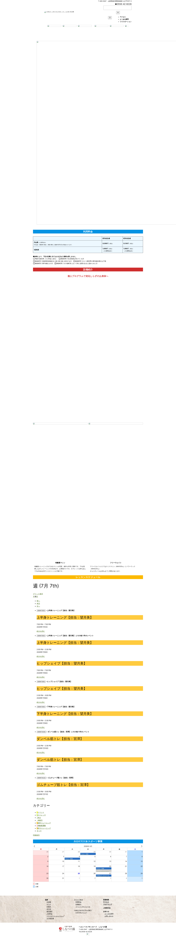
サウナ (49, 904)
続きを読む (41, 631)
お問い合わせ (109, 916)
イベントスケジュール (83, 907)
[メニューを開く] (110, 17)
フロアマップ (107, 904)
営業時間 (106, 900)
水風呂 (49, 907)
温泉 (46, 900)
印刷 (36, 835)
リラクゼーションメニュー (55, 916)
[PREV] (34, 846)
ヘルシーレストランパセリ (83, 910)
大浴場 (49, 902)
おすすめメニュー (81, 912)
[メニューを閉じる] (118, 12)
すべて (39, 831)
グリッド (38, 594)
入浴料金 (49, 914)
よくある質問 (109, 914)
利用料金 (78, 902)
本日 (38, 603)
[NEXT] (141, 846)
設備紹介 (78, 904)
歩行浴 (49, 909)
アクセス (106, 902)
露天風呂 (49, 911)
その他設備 (50, 918)
